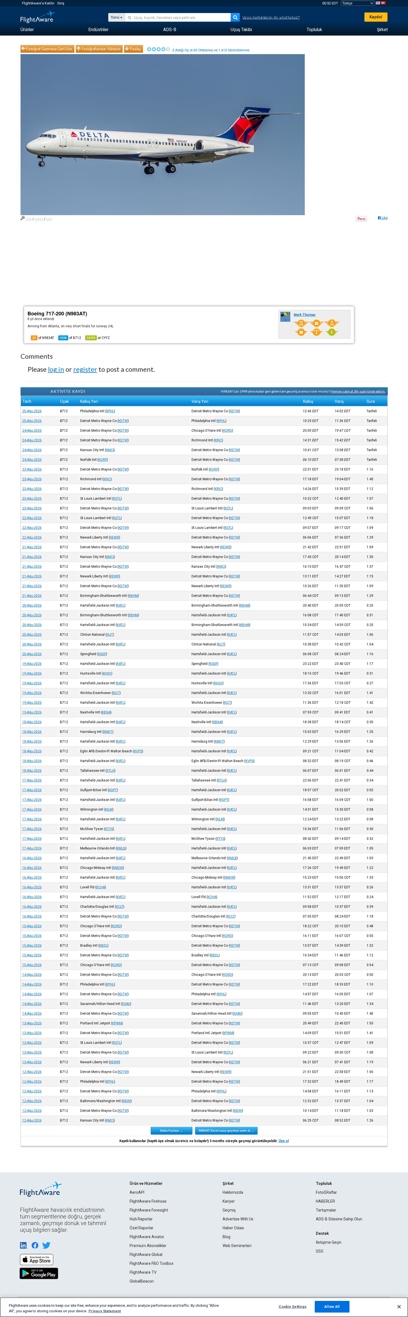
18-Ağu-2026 (32, 722)
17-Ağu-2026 (32, 780)
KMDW (118, 868)
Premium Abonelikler (148, 1245)
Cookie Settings (292, 1307)
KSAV (126, 1004)
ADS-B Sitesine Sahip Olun (339, 1219)
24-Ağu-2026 (32, 431)
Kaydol (375, 17)
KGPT (113, 790)
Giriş (60, 3)
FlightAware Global (146, 1254)
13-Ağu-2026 (32, 1023)
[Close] (399, 1307)
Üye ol (284, 1141)
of (70, 338)
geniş (39, 219)
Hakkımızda (233, 1192)
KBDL (103, 945)
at (98, 338)
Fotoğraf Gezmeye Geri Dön (49, 49)
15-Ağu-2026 (32, 926)
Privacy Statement (105, 1311)
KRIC (218, 440)
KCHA (100, 887)
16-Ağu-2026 (32, 858)
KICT (116, 693)
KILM (108, 809)
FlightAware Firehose (148, 1201)
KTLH (110, 771)
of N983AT (43, 338)
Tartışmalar (326, 1210)
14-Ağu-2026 (32, 975)
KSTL (117, 499)
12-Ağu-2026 (32, 1072)
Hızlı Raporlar (141, 1219)
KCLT (119, 907)
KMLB (121, 848)
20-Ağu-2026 (32, 605)
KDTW (234, 411)
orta (29, 219)
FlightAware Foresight (149, 1210)
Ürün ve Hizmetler (146, 1183)
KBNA (106, 712)
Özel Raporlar (141, 1228)
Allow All (332, 1307)
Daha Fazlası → (171, 1130)
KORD (227, 431)
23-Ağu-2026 (32, 469)
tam (49, 219)
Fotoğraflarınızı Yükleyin (101, 49)
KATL (120, 605)
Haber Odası (233, 1228)
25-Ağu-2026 (32, 411)
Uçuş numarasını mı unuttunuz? (271, 17)
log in (56, 369)
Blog (226, 1237)
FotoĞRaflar (326, 1192)
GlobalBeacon (142, 1281)
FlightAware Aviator (147, 1237)
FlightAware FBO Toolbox (151, 1263)
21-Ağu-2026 (32, 547)
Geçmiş (229, 1210)
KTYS (109, 829)
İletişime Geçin (328, 1242)
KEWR (114, 537)
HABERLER (325, 1201)
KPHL (110, 411)
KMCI (110, 450)
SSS (319, 1251)
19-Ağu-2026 (32, 664)
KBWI (127, 1101)
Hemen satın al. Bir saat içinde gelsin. (358, 391)
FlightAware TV (143, 1272)
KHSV (107, 673)
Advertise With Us (238, 1219)
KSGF (102, 654)
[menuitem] (27, 30)
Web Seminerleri (237, 1245)
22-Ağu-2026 (32, 518)
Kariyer (229, 1201)
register (85, 369)
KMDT (108, 732)
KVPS (138, 751)
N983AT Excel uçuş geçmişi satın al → (226, 1130)
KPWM (117, 1023)
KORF (103, 460)
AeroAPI (137, 1192)
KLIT (110, 635)
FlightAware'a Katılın (38, 3)
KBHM (133, 596)
